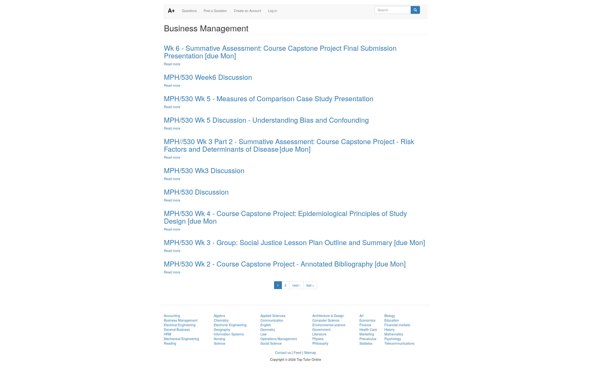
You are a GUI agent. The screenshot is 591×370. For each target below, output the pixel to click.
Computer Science (325, 320)
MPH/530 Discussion (196, 192)
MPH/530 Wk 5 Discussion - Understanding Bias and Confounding (266, 120)
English (265, 325)
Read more (172, 64)
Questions (189, 10)
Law (263, 334)
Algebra (219, 315)
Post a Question (215, 10)
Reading (170, 343)
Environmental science (328, 325)
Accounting (172, 315)
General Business (177, 329)
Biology (389, 315)
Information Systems (229, 334)
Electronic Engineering (230, 325)
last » (310, 285)
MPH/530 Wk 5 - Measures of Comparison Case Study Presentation (269, 98)
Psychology (392, 338)
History (389, 329)
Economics (367, 320)
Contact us (283, 352)
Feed (297, 352)
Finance (365, 325)
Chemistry (221, 320)
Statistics (365, 343)
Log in (272, 10)
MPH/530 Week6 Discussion (208, 77)
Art (361, 315)
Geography (222, 329)
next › (296, 285)
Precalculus (367, 338)
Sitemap (310, 352)
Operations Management (278, 338)
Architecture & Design (328, 315)
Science (219, 343)
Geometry (267, 329)
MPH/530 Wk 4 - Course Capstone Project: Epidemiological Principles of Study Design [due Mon (285, 217)
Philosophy (320, 343)
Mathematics (393, 334)
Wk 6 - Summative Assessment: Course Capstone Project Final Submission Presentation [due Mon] (280, 51)
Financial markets (397, 325)
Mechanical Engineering (181, 338)
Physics (317, 338)
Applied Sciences (272, 315)
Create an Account (247, 10)
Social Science (271, 343)
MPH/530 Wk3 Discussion (204, 170)
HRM (167, 334)
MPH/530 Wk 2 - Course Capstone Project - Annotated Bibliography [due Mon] (285, 264)
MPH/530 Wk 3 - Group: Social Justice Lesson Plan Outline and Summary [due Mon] (294, 242)
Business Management (180, 320)
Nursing (219, 338)
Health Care (368, 329)
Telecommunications (399, 343)
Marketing (366, 334)
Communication (271, 320)
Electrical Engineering (180, 325)
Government (321, 329)
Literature (319, 334)
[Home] (173, 10)
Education (391, 320)
